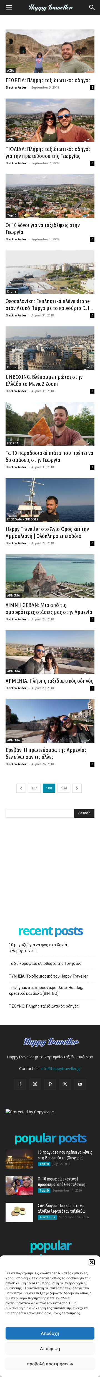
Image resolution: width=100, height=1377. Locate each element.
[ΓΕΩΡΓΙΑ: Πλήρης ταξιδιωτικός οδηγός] (50, 51)
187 (34, 788)
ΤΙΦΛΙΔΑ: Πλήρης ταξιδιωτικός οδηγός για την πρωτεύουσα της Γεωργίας (48, 152)
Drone (11, 291)
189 (64, 788)
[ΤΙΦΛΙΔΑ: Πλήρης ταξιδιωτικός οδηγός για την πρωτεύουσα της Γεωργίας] (50, 120)
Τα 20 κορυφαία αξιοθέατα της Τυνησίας (45, 963)
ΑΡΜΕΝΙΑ (13, 595)
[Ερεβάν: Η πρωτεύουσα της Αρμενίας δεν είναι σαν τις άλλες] (50, 721)
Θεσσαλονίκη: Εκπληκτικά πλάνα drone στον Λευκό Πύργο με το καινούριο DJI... (49, 304)
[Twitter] (65, 1084)
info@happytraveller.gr (61, 1068)
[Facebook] (20, 1084)
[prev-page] (21, 788)
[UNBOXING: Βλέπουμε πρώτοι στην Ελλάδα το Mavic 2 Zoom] (50, 348)
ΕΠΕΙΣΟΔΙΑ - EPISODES (22, 519)
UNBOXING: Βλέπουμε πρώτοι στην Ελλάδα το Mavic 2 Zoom (44, 380)
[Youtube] (80, 1084)
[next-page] (77, 788)
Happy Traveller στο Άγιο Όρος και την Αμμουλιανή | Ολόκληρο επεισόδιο (47, 532)
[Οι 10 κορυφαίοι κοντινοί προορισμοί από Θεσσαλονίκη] (19, 1185)
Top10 (11, 215)
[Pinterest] (50, 1084)
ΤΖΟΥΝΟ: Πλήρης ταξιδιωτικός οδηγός (44, 1006)
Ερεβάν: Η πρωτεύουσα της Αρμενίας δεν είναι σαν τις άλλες (46, 753)
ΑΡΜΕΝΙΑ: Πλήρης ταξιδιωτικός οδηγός (49, 680)
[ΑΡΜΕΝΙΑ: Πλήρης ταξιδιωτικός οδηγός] (50, 652)
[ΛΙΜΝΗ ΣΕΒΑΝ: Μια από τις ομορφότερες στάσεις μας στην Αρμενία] (50, 576)
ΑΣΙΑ (10, 70)
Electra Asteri (17, 87)
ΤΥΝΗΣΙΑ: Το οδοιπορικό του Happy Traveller (48, 976)
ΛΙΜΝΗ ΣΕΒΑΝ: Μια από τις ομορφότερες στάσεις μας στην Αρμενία (49, 608)
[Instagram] (35, 1084)
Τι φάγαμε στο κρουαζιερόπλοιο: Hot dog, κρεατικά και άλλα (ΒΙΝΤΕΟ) (46, 990)
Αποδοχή (50, 1333)
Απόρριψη (50, 1348)
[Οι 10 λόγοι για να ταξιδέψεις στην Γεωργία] (50, 196)
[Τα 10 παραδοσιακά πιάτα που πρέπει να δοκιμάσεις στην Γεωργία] (50, 424)
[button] (91, 1262)
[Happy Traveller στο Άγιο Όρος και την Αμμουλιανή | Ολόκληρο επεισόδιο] (50, 500)
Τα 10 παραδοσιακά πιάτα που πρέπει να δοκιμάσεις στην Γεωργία (49, 456)
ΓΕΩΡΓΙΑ (13, 443)
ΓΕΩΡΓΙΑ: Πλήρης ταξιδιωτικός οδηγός (48, 80)
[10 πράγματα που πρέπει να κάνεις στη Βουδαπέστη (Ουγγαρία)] (19, 1159)
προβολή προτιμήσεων (50, 1363)
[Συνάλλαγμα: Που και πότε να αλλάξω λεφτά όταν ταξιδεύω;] (19, 1212)
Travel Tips (47, 1217)
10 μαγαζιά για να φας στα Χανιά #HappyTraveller (38, 948)
